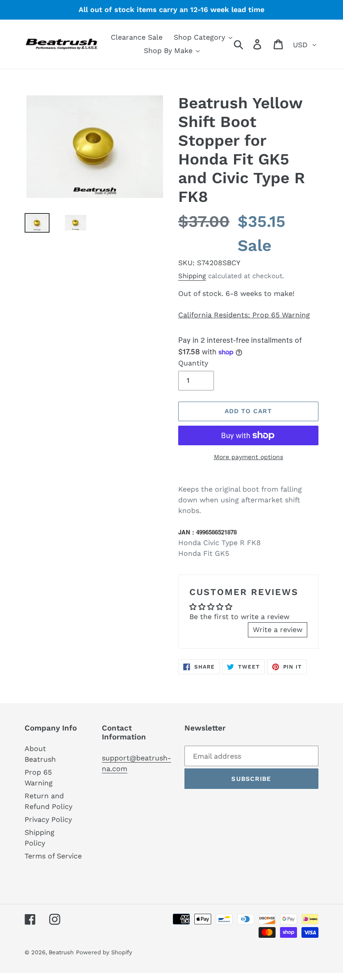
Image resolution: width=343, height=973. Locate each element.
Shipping (192, 276)
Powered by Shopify (104, 952)
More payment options (248, 456)
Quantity (193, 363)
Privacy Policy (48, 819)
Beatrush (61, 952)
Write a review (277, 629)
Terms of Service (53, 856)
